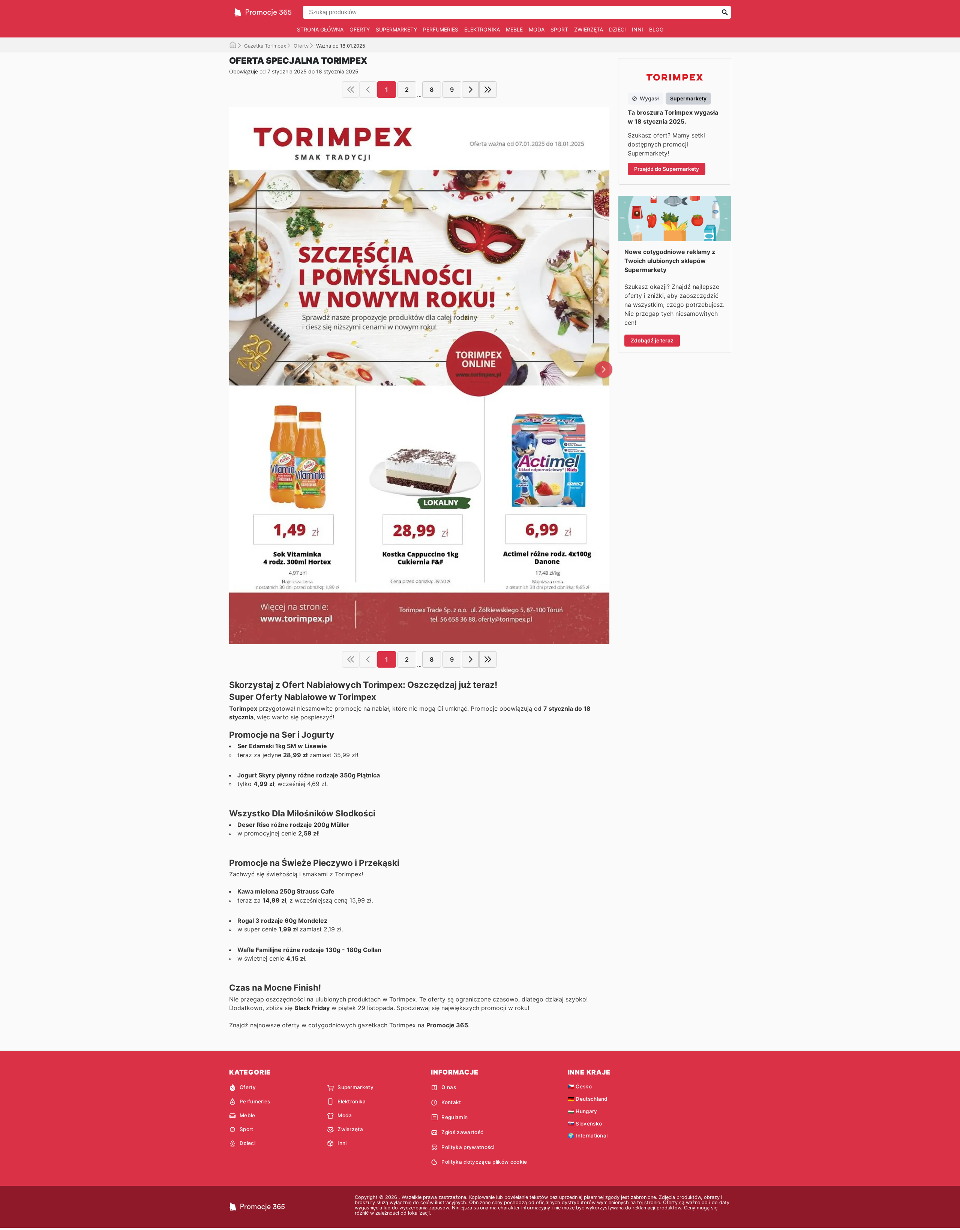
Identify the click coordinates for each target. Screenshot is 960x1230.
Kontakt (451, 1102)
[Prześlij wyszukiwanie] (725, 12)
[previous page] (367, 89)
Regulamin (454, 1117)
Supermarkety (396, 29)
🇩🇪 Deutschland (588, 1099)
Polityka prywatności (467, 1147)
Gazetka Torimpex (265, 46)
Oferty (360, 29)
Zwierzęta (588, 29)
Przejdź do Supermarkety (666, 169)
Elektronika (482, 29)
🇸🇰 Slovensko (585, 1124)
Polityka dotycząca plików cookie (484, 1162)
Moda (536, 29)
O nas (448, 1087)
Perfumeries (440, 29)
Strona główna (320, 29)
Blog (656, 29)
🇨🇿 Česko (580, 1087)
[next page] (470, 89)
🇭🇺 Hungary (582, 1111)
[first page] (350, 89)
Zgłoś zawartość (462, 1132)
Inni (637, 29)
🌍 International (588, 1136)
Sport (559, 29)
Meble (514, 29)
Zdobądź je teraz (652, 340)
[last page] (487, 89)
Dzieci (617, 29)
